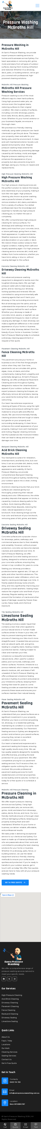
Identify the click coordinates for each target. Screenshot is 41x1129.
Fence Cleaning (8, 1010)
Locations (6, 1044)
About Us (6, 1037)
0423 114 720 (15, 1082)
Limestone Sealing (10, 1021)
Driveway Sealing (9, 1018)
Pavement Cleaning (10, 1006)
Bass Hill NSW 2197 (17, 1104)
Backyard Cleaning (10, 1014)
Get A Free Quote (14, 882)
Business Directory (25, 1119)
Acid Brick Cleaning (10, 999)
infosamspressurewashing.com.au (24, 1093)
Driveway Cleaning (10, 1003)
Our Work (5, 1048)
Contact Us (6, 1059)
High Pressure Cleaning (12, 995)
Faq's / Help (7, 1041)
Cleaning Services (9, 1052)
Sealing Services (9, 1056)
